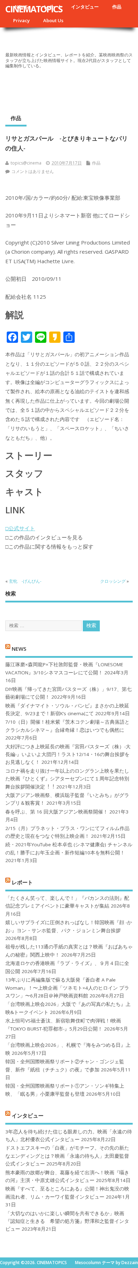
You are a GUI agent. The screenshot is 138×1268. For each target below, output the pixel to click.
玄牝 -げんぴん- (25, 581)
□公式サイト (20, 528)
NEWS (19, 648)
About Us (53, 20)
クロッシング (113, 581)
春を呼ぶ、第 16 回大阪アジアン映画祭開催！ (56, 812)
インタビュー (85, 7)
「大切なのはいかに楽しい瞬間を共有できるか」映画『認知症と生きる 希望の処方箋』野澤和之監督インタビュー (67, 1221)
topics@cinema (26, 163)
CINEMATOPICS (33, 9)
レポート (22, 881)
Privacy (21, 20)
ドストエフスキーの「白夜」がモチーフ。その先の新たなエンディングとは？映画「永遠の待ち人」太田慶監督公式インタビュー (67, 1156)
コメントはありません (32, 171)
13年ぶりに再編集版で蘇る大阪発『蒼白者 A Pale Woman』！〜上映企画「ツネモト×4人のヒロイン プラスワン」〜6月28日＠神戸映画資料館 (67, 988)
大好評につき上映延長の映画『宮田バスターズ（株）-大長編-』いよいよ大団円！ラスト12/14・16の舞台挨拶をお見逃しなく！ (68, 754)
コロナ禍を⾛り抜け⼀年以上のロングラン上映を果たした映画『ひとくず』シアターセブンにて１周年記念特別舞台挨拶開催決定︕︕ (67, 779)
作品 (116, 7)
